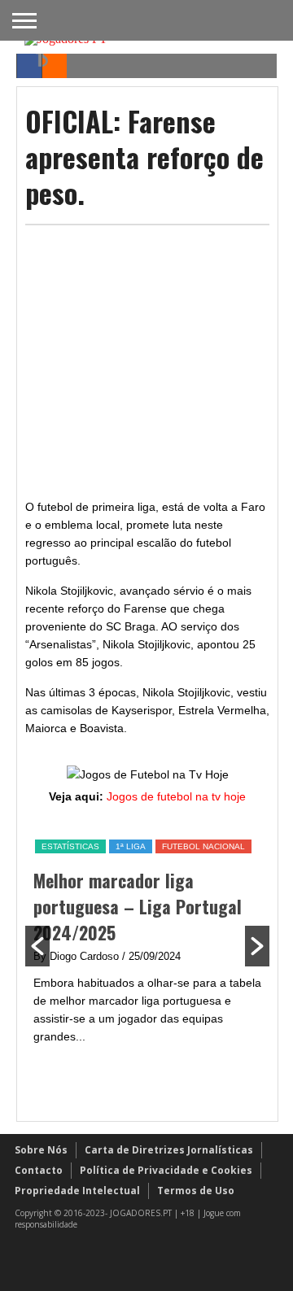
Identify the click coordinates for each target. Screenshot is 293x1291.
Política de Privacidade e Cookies (166, 1170)
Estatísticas (70, 846)
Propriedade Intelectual (77, 1190)
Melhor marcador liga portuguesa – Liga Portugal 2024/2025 (137, 906)
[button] (37, 946)
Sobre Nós (41, 1150)
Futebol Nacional (203, 846)
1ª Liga (131, 846)
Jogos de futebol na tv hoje (176, 796)
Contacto (39, 1170)
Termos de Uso (195, 1190)
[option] (147, 942)
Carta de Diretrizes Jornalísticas (169, 1150)
